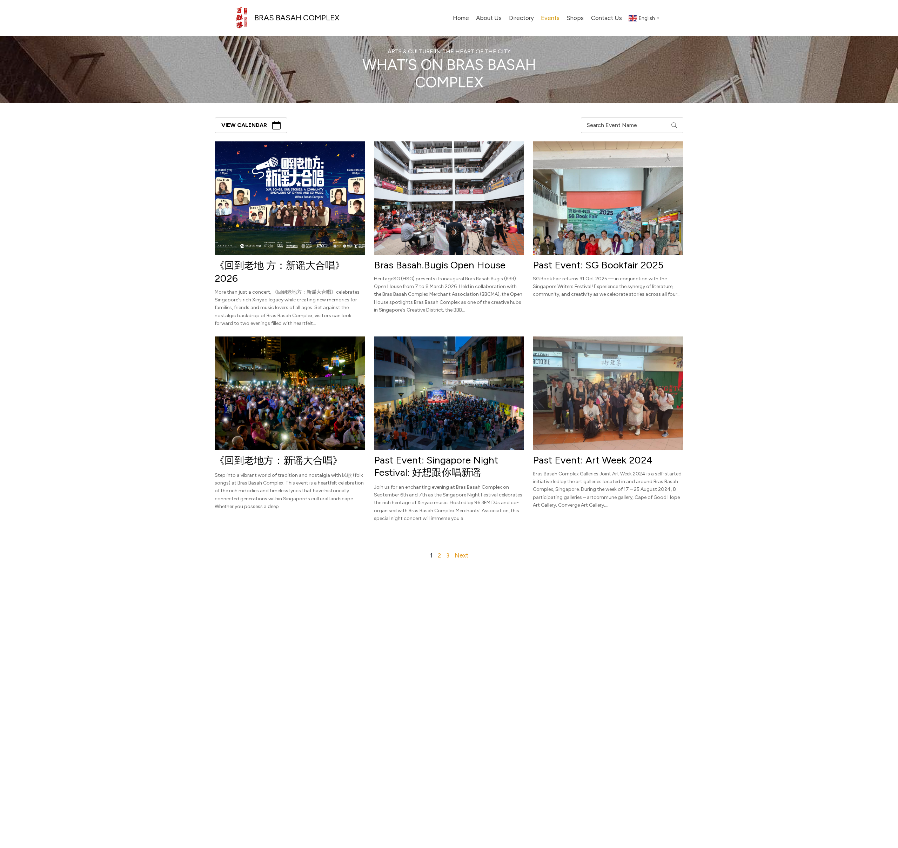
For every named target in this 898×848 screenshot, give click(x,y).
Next (461, 555)
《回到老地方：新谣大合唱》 (278, 460)
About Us (489, 17)
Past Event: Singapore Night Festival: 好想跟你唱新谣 (436, 466)
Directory (521, 17)
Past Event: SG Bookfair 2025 (598, 265)
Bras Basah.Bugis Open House (439, 265)
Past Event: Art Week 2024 (592, 460)
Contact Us (606, 17)
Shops (575, 17)
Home (461, 17)
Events (550, 17)
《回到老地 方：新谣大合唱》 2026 (280, 271)
